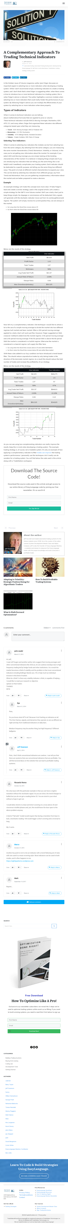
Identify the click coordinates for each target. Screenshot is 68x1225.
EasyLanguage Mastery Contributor (16, 1149)
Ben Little (8, 1153)
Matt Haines (9, 1115)
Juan (6, 1138)
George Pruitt (9, 1100)
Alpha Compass (41, 1208)
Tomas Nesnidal (10, 1107)
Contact (22, 1197)
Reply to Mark (56, 893)
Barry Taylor (9, 1084)
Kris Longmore (10, 1122)
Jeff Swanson (22, 747)
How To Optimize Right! (44, 1194)
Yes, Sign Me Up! (34, 508)
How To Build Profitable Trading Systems (47, 580)
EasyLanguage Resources (44, 1192)
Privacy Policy (24, 1193)
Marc (7, 1119)
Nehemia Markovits (11, 1103)
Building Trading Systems (13, 1058)
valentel (8, 1081)
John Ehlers (9, 1130)
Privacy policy (42, 1215)
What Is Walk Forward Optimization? (14, 613)
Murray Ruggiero (10, 1111)
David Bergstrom (10, 1141)
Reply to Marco (55, 867)
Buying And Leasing (11, 1061)
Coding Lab (9, 1064)
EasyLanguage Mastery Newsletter (47, 1196)
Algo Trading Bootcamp (44, 1210)
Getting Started (10, 1069)
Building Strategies (11, 1206)
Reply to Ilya (56, 738)
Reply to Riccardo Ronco (52, 834)
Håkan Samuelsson (11, 1096)
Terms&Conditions (26, 1195)
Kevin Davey (9, 1126)
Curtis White (9, 1145)
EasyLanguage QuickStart (44, 1190)
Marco (16, 844)
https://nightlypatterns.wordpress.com (19, 861)
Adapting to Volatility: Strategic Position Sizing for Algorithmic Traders (17, 582)
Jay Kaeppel (9, 1134)
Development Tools (11, 1067)
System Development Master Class (47, 1206)
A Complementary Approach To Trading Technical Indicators (32, 54)
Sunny (7, 1092)
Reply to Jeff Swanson (53, 770)
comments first (58, 628)
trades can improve (44, 453)
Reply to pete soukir (54, 695)
